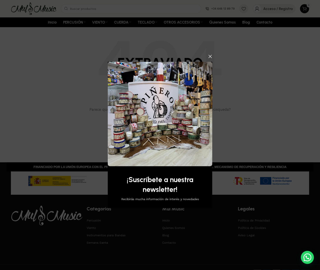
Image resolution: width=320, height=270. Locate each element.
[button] (307, 257)
